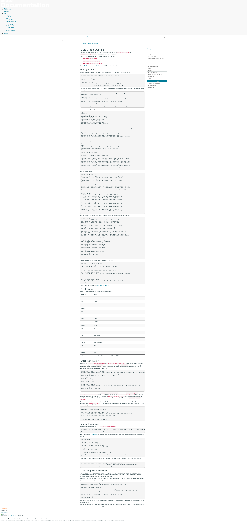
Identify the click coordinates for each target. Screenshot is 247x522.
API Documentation (152, 85)
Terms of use (15, 515)
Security (149, 68)
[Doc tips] (2, 514)
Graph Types (95, 434)
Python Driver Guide (10, 32)
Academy (8, 15)
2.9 (164, 37)
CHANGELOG (151, 87)
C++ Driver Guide (10, 26)
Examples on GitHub (11, 21)
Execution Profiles (96, 65)
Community (8, 16)
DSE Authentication (152, 76)
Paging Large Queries (153, 66)
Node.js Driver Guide (11, 30)
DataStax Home (7, 9)
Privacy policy (10, 515)
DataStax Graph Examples (103, 285)
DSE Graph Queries (153, 81)
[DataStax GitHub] (5, 514)
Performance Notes (152, 64)
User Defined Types (152, 72)
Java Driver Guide (10, 29)
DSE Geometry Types (152, 79)
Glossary (6, 33)
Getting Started (86, 65)
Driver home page (10, 24)
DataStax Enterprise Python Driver (90, 43)
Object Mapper (151, 62)
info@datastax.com (4, 512)
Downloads (6, 11)
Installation (150, 52)
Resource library (10, 19)
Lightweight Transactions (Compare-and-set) (156, 59)
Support (5, 8)
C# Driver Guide (10, 27)
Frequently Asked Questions (154, 83)
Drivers (5, 23)
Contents (150, 49)
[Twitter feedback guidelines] (4, 514)
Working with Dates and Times (155, 74)
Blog (7, 18)
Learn (5, 13)
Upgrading (150, 70)
